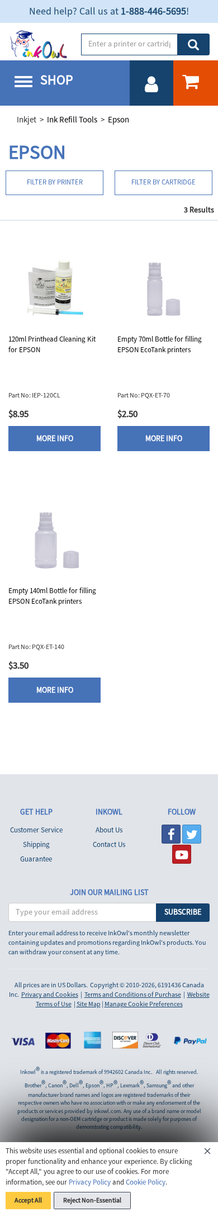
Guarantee (36, 859)
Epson (118, 120)
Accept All (28, 1200)
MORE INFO (54, 438)
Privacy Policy (90, 1182)
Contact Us (109, 845)
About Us (109, 830)
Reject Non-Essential (92, 1200)
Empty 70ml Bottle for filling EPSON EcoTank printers (159, 344)
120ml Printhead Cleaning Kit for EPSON (52, 344)
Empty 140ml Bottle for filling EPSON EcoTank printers (52, 596)
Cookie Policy (145, 1182)
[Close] (207, 1152)
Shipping (36, 845)
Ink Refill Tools (72, 120)
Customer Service (36, 830)
